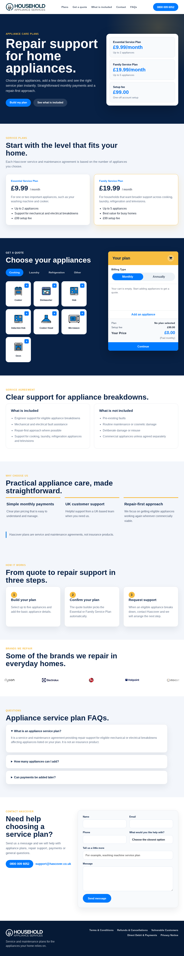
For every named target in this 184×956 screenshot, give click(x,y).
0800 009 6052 (165, 7)
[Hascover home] (25, 7)
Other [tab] (77, 272)
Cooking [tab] (14, 272)
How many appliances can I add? (36, 761)
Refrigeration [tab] (57, 272)
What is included (101, 7)
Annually (159, 276)
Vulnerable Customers (164, 930)
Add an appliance (143, 314)
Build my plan (18, 102)
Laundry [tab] (34, 272)
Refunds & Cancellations (132, 930)
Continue (143, 346)
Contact (121, 7)
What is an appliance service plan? (37, 731)
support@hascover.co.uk (53, 864)
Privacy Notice (169, 935)
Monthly (127, 276)
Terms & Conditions (101, 930)
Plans (64, 7)
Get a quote (80, 7)
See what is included (50, 102)
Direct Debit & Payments (142, 935)
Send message (97, 898)
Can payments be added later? (35, 777)
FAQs (133, 7)
